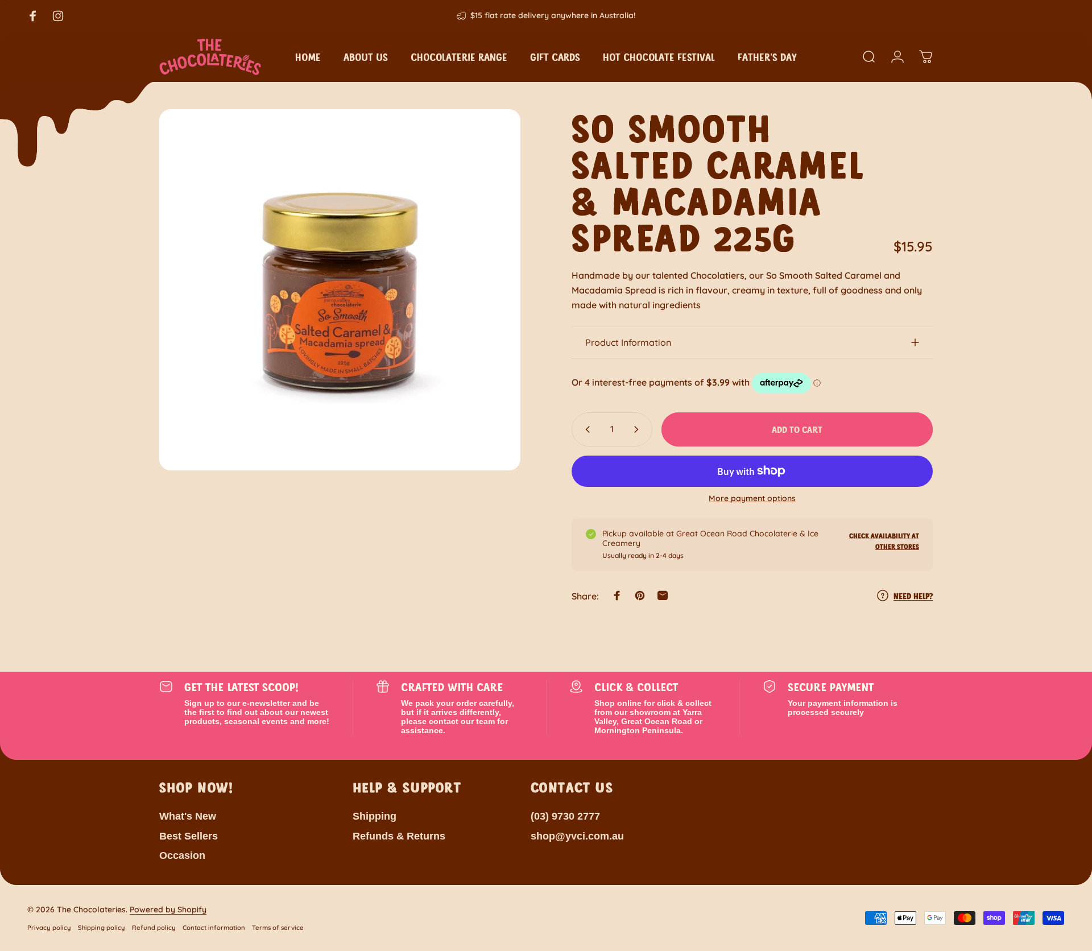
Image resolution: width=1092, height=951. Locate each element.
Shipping (374, 816)
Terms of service (278, 928)
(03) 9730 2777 (565, 816)
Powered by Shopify (168, 909)
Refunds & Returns (399, 836)
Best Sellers (188, 836)
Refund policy (154, 928)
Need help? (913, 596)
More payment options (752, 498)
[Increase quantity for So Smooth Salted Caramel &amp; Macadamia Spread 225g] (639, 429)
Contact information (214, 928)
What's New (187, 816)
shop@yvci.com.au (577, 836)
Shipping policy (101, 928)
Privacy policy (49, 928)
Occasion (182, 855)
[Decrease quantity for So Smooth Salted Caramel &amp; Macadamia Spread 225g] (585, 429)
